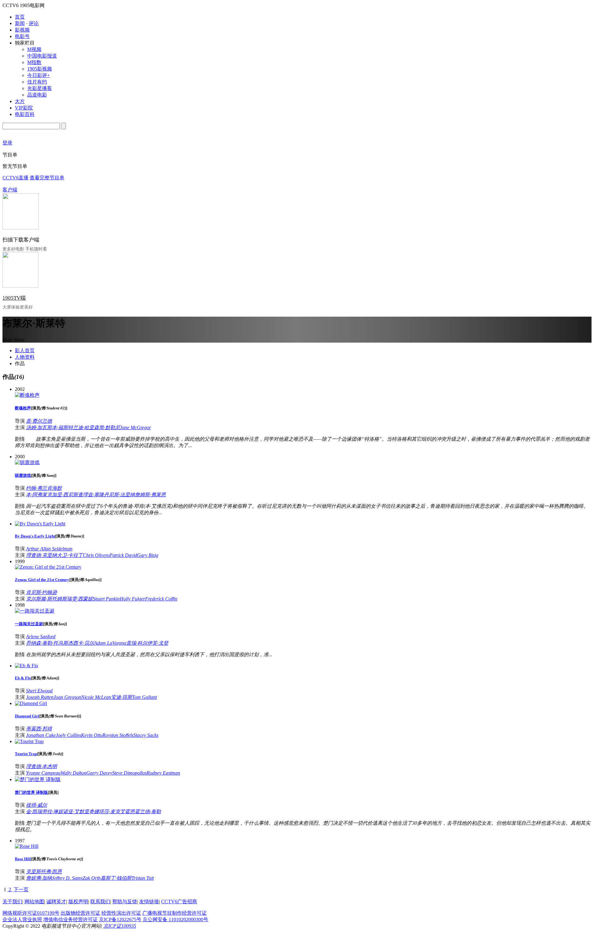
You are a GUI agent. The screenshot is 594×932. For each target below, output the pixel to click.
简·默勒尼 (109, 427)
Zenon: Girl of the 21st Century (42, 579)
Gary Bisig (147, 555)
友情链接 (149, 901)
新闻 (20, 23)
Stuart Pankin (106, 598)
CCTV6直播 (15, 177)
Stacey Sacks (145, 735)
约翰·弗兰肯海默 (44, 488)
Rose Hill (23, 859)
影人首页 (25, 350)
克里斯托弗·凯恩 (44, 871)
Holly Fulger (132, 598)
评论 (34, 23)
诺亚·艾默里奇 (78, 811)
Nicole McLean (96, 697)
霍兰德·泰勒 (148, 811)
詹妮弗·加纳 (39, 878)
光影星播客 (39, 88)
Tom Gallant (144, 697)
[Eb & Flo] (26, 665)
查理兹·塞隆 (91, 494)
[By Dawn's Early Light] (40, 523)
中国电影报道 (42, 55)
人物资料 (25, 357)
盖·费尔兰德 (39, 421)
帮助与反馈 (124, 901)
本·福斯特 (62, 427)
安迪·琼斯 (121, 697)
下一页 (21, 889)
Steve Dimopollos (129, 773)
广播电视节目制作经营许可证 (174, 913)
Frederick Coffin (161, 598)
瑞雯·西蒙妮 (80, 598)
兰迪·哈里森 (86, 427)
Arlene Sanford (40, 636)
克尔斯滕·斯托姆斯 (46, 598)
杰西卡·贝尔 (81, 643)
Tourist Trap (26, 753)
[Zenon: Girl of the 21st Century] (48, 567)
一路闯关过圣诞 (29, 624)
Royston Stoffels (117, 735)
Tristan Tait (142, 878)
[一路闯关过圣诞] (34, 610)
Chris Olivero (96, 555)
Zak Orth (92, 878)
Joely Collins (68, 735)
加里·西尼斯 (65, 494)
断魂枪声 (23, 408)
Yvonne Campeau (43, 773)
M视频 (34, 49)
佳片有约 (37, 81)
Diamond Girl (27, 716)
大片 (20, 101)
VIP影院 (24, 107)
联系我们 (100, 901)
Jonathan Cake (41, 735)
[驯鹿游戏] (27, 462)
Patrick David (123, 555)
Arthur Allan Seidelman (49, 548)
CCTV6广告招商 (179, 901)
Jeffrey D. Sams (67, 878)
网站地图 (34, 901)
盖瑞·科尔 (136, 643)
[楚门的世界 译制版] (38, 779)
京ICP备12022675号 (120, 919)
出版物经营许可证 (80, 913)
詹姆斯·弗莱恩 (150, 494)
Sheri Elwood (39, 690)
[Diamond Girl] (31, 703)
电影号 (22, 36)
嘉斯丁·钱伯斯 (116, 878)
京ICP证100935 (119, 926)
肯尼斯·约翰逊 (41, 592)
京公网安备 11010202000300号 (175, 919)
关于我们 (12, 901)
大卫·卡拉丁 (70, 555)
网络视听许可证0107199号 (30, 913)
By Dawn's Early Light (35, 536)
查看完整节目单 (47, 177)
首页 (20, 16)
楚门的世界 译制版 (31, 792)
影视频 (22, 29)
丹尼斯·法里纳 (119, 494)
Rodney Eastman (163, 773)
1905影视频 (39, 68)
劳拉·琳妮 (52, 811)
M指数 (34, 62)
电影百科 (25, 114)
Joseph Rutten (40, 697)
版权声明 (78, 901)
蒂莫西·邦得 (39, 728)
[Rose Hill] (26, 846)
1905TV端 (14, 298)
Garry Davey (99, 773)
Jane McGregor (135, 427)
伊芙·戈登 (157, 643)
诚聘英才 (56, 901)
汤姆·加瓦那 (39, 427)
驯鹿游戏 (23, 475)
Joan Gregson (67, 697)
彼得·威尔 (36, 805)
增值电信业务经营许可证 (70, 919)
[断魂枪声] (27, 395)
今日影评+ (38, 75)
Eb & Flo (23, 678)
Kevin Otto (91, 735)
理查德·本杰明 (41, 766)
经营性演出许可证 (121, 913)
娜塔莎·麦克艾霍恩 (114, 811)
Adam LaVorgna (110, 643)
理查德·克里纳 (41, 555)
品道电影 (37, 94)
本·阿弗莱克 (39, 494)
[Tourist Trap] (29, 741)
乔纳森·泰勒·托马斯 (47, 643)
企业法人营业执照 (22, 919)
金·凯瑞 (34, 811)
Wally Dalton (73, 773)
